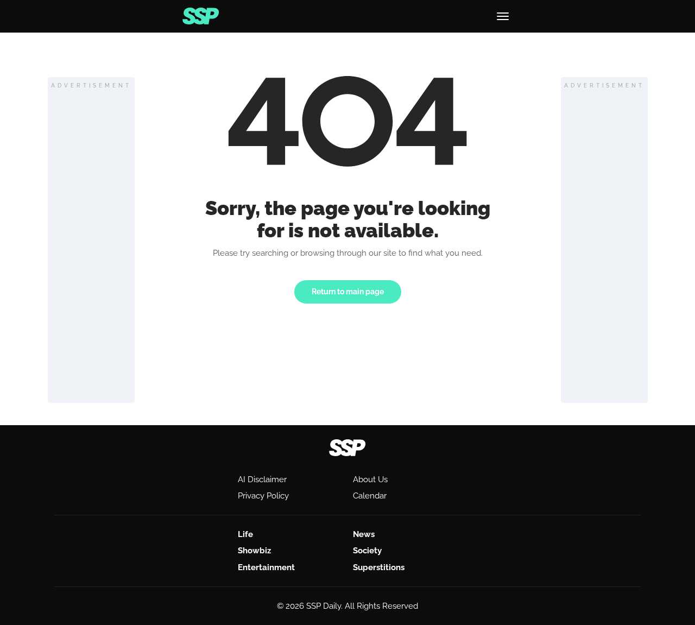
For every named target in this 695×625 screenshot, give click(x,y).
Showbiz (254, 550)
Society (367, 550)
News (364, 534)
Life (245, 534)
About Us (370, 479)
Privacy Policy (263, 496)
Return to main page (348, 291)
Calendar (370, 496)
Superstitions (379, 567)
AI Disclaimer (262, 479)
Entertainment (266, 567)
